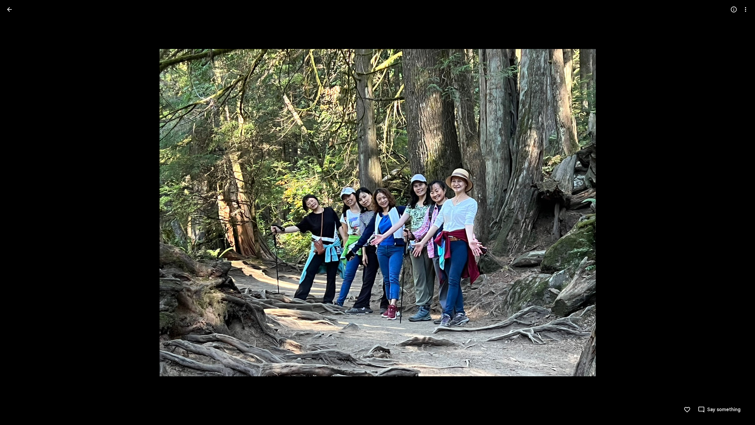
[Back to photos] (9, 9)
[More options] (745, 9)
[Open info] (734, 9)
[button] (16, 212)
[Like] (687, 409)
